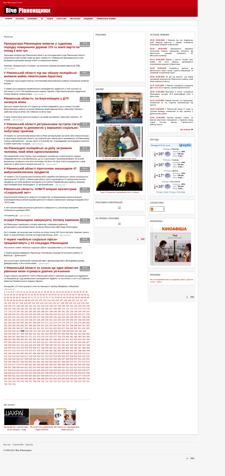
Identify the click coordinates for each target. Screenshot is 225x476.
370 (26, 337)
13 (30, 292)
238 (84, 317)
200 (14, 314)
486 (71, 351)
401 (67, 339)
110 (73, 300)
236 (75, 317)
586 (51, 365)
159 (18, 309)
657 (84, 373)
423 (71, 342)
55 (70, 295)
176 (88, 309)
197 (88, 311)
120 (29, 303)
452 (18, 348)
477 (34, 351)
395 (42, 339)
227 (38, 317)
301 (84, 325)
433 (26, 345)
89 (85, 297)
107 (61, 300)
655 (75, 373)
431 (18, 345)
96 (20, 300)
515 (18, 356)
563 (42, 362)
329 (26, 331)
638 (5, 373)
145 (47, 306)
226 (34, 317)
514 (14, 356)
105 (53, 300)
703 (14, 381)
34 (8, 295)
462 (59, 348)
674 (67, 376)
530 (80, 356)
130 (70, 303)
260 (88, 320)
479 (42, 351)
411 (22, 342)
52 (61, 295)
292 (47, 325)
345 (10, 334)
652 (63, 373)
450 (10, 348)
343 (84, 331)
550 (75, 359)
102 (40, 300)
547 (63, 359)
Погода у (171, 149)
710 (42, 381)
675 (71, 376)
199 (10, 314)
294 (55, 325)
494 (18, 353)
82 (64, 297)
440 (55, 345)
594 (84, 365)
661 (14, 376)
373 (38, 337)
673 (63, 376)
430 (14, 345)
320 (75, 328)
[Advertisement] (136, 8)
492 (10, 353)
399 (59, 339)
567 (59, 362)
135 (5, 306)
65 (14, 297)
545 (55, 359)
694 (63, 379)
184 (34, 311)
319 (71, 328)
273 (55, 323)
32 (86, 292)
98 (26, 300)
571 (75, 362)
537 (22, 359)
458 (42, 348)
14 (33, 292)
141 (30, 306)
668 (42, 376)
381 (71, 337)
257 (75, 320)
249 (42, 320)
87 (79, 297)
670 (51, 376)
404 (80, 339)
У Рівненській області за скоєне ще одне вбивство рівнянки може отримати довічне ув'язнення (41, 269)
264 (18, 323)
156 (5, 309)
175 (84, 309)
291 (42, 325)
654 (71, 373)
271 (47, 323)
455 (30, 348)
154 (84, 306)
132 (79, 303)
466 (75, 348)
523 (51, 356)
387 (10, 339)
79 (55, 297)
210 (55, 314)
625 (38, 370)
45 (41, 295)
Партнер (29, 445)
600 (22, 367)
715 (63, 381)
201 (18, 314)
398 (55, 339)
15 (36, 292)
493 (14, 353)
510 (84, 353)
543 (47, 359)
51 (58, 295)
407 (5, 342)
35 (11, 295)
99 (29, 300)
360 (71, 334)
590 (67, 365)
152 (75, 306)
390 (22, 339)
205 (34, 314)
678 (84, 376)
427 (88, 342)
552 (84, 359)
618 (10, 370)
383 (80, 337)
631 (63, 370)
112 (81, 300)
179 (14, 311)
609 (59, 367)
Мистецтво (75, 19)
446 (80, 345)
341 (76, 331)
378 (59, 337)
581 (30, 365)
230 (51, 317)
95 (17, 300)
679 (88, 376)
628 (51, 370)
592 (75, 365)
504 (59, 353)
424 (75, 342)
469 (88, 348)
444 (71, 345)
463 (63, 348)
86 (76, 297)
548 (67, 359)
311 (38, 328)
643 (26, 373)
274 (59, 323)
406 (88, 339)
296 (63, 325)
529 (75, 356)
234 (67, 317)
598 (14, 367)
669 (47, 376)
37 (17, 295)
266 (26, 323)
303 (5, 328)
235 (71, 317)
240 (5, 320)
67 (20, 297)
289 (34, 325)
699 (84, 379)
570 (71, 362)
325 (10, 331)
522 (47, 356)
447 (84, 345)
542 (42, 359)
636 (84, 370)
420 (59, 342)
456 (34, 348)
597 (10, 367)
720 (83, 381)
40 (26, 295)
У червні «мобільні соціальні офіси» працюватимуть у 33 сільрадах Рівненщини (36, 241)
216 (79, 314)
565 (51, 362)
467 (80, 348)
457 (38, 348)
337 (59, 331)
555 (10, 362)
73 (38, 297)
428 (5, 345)
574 (88, 362)
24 (63, 292)
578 (18, 365)
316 (59, 328)
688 (38, 379)
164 (38, 309)
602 (30, 367)
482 (55, 351)
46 (43, 295)
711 (46, 381)
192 (67, 311)
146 (51, 306)
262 (10, 323)
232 (59, 317)
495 (22, 353)
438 (47, 345)
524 (55, 356)
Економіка (32, 19)
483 (59, 351)
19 (48, 292)
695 (67, 379)
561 (34, 362)
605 (42, 367)
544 (51, 359)
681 (10, 379)
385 (88, 337)
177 (5, 311)
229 (47, 317)
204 (30, 314)
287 (26, 325)
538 (26, 359)
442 (63, 345)
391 (26, 339)
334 (47, 331)
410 (18, 342)
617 (5, 370)
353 (42, 334)
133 (83, 303)
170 (63, 309)
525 (59, 356)
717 (71, 381)
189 (55, 311)
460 (51, 348)
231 (55, 317)
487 (75, 351)
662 (18, 376)
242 (14, 320)
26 (69, 292)
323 (88, 328)
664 (26, 376)
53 (64, 295)
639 (10, 373)
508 (75, 353)
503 (55, 353)
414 (34, 342)
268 (34, 323)
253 (59, 320)
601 (26, 367)
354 (47, 334)
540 (34, 359)
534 (10, 359)
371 (30, 337)
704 (18, 381)
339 (68, 331)
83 (67, 297)
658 (88, 373)
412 (26, 342)
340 (72, 331)
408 (10, 342)
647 (42, 373)
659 (5, 376)
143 (38, 306)
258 (80, 320)
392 (30, 339)
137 (14, 306)
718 (75, 381)
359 (67, 334)
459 (47, 348)
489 (84, 351)
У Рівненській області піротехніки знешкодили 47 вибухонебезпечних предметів (40, 170)
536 (18, 359)
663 (22, 376)
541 (38, 359)
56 (73, 295)
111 (77, 300)
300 (80, 325)
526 (63, 356)
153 (80, 306)
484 (63, 351)
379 (63, 337)
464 (67, 348)
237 (80, 317)
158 (14, 309)
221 (14, 317)
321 (79, 328)
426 (83, 342)
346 (14, 334)
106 (57, 300)
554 (5, 362)
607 (51, 367)
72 (35, 297)
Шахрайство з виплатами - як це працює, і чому (16, 428)
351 (34, 334)
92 (8, 300)
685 (26, 379)
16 (39, 292)
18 (45, 292)
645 (34, 373)
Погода (154, 145)
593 (80, 365)
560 (30, 362)
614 (79, 367)
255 (67, 320)
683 (18, 379)
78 (52, 297)
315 (55, 328)
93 (11, 300)
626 (42, 370)
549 (71, 359)
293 (51, 325)
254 (63, 320)
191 (63, 311)
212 (63, 314)
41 (29, 295)
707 (30, 381)
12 (27, 292)
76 (46, 297)
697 (75, 379)
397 (51, 339)
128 (62, 303)
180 (18, 311)
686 (30, 379)
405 (84, 339)
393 (34, 339)
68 (23, 297)
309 (30, 328)
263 (14, 323)
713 (55, 381)
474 (22, 351)
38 (20, 295)
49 (52, 295)
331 (35, 331)
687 (34, 379)
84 (70, 297)
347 (18, 334)
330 (31, 331)
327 (18, 331)
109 (69, 300)
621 (22, 370)
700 (88, 379)
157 (10, 309)
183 (30, 311)
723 (10, 384)
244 (22, 320)
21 (54, 292)
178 (10, 311)
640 (14, 373)
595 (88, 365)
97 (23, 300)
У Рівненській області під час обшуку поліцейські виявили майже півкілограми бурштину (40, 74)
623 (30, 370)
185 (38, 311)
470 (5, 351)
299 (75, 325)
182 (26, 311)
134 (87, 303)
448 (88, 345)
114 (5, 303)
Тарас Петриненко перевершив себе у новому (119, 192)
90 (88, 297)
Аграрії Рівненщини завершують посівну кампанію (41, 220)
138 (18, 306)
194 (75, 311)
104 (49, 300)
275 (63, 323)
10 (21, 292)
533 (5, 359)
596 (5, 367)
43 (35, 295)
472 (14, 351)
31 (83, 292)
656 (80, 373)
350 (30, 334)
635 (80, 370)
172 (71, 309)
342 (80, 331)
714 (59, 381)
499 (38, 353)
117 (17, 303)
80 (58, 297)
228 (42, 317)
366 (10, 337)
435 (34, 345)
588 (59, 365)
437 (42, 345)
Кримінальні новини (106, 19)
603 (34, 367)
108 (65, 300)
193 (71, 311)
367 (14, 337)
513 (10, 356)
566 (55, 362)
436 (38, 345)
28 (74, 292)
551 (80, 359)
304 (10, 328)
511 (88, 353)
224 (26, 317)
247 (34, 320)
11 (24, 292)
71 (32, 297)
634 (75, 370)
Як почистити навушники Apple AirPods (41, 428)
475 (26, 351)
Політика (20, 19)
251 (51, 320)
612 (71, 367)
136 (10, 306)
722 (5, 384)
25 (66, 292)
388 (14, 339)
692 (55, 379)
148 (59, 306)
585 (47, 365)
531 (84, 356)
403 (75, 339)
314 (51, 328)
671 (55, 376)
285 (18, 325)
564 (47, 362)
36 (14, 295)
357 (59, 334)
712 (51, 381)
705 (22, 381)
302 (88, 325)
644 (30, 373)
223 (22, 317)
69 (26, 297)
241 (10, 320)
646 (38, 373)
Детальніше (9, 68)
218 (88, 314)
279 (80, 323)
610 (63, 367)
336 (55, 331)
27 (71, 292)
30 (80, 292)
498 (34, 353)
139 (22, 306)
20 (51, 292)
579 (22, 365)
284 (14, 325)
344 (5, 334)
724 (14, 384)
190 (59, 311)
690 (47, 379)
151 (71, 306)
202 (22, 314)
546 (59, 359)
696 (71, 379)
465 (71, 348)
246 (30, 320)
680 (5, 379)
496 (26, 353)
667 (38, 376)
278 (75, 323)
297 (67, 325)
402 (71, 339)
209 (51, 314)
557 (18, 362)
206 (38, 314)
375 (47, 337)
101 (36, 300)
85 (73, 297)
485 (67, 351)
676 (75, 376)
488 (80, 351)
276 (67, 323)
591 (71, 365)
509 (80, 353)
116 (13, 303)
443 (67, 345)
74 (41, 297)
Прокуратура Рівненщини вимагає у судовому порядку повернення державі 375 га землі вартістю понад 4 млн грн (42, 47)
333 (43, 331)
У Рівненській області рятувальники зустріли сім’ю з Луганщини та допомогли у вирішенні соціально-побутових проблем (42, 127)
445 (75, 345)
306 (18, 328)
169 (59, 309)
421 (63, 342)
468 (84, 348)
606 (47, 367)
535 (14, 359)
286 (22, 325)
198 (5, 314)
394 (38, 339)
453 (22, 348)
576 (10, 365)
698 (80, 379)
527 (67, 356)
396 (47, 339)
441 (59, 345)
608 (55, 367)
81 (61, 297)
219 (5, 317)
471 (10, 351)
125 (50, 303)
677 (80, 376)
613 (75, 367)
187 (47, 311)
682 (14, 379)
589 (63, 365)
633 (71, 370)
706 (26, 381)
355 (51, 334)
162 (30, 309)
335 (51, 331)
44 (38, 295)
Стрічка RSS (18, 445)
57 (76, 295)
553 (88, 359)
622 (26, 370)
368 (18, 337)
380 (67, 337)
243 (18, 320)
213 (67, 314)
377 (55, 337)
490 (88, 351)
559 (26, 362)
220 (10, 317)
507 (71, 353)
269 (38, 323)
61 (88, 295)
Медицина (88, 19)
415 (38, 342)
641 (18, 373)
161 (26, 309)
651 (59, 373)
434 (30, 345)
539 (30, 359)
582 (34, 365)
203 (26, 314)
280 (84, 323)
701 (5, 381)
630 (59, 370)
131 (74, 303)
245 (26, 320)
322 (83, 328)
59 (82, 295)
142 (34, 306)
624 (34, 370)
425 (79, 342)
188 (51, 311)
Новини (8, 19)
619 (14, 370)
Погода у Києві (162, 192)
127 (58, 303)
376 (51, 337)
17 (42, 292)
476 (30, 351)
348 (22, 334)
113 (85, 300)
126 (54, 303)
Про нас (7, 445)
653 (67, 373)
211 (59, 314)
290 (38, 325)
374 (42, 337)
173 (75, 309)
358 (63, 334)
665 (30, 376)
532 (88, 356)
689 (42, 379)
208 (47, 314)
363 (84, 334)
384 (84, 337)
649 (51, 373)
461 (55, 348)
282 (5, 325)
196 (84, 311)
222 (18, 317)
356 (55, 334)
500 (42, 353)
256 (71, 320)
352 (38, 334)
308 (26, 328)
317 (63, 328)
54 (67, 295)
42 (32, 295)
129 (66, 303)
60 (85, 295)
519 (34, 356)
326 (14, 331)
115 (9, 303)
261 (5, 323)
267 (30, 323)
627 (47, 370)
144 (42, 306)
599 (18, 367)
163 (34, 309)
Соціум (50, 19)
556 (14, 362)
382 (75, 337)
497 (30, 353)
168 (55, 309)
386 (5, 339)
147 (55, 306)
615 (83, 367)
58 (79, 295)
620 (18, 370)
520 (38, 356)
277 (71, 323)
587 (55, 365)
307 (22, 328)
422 (67, 342)
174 (80, 309)
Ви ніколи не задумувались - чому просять (67, 428)
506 (67, 353)
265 (22, 323)
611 (67, 367)
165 (42, 309)
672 (59, 376)
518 (30, 356)
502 (51, 353)
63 (8, 297)
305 (14, 328)
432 (22, 345)
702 (10, 381)
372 (34, 337)
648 (47, 373)
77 (49, 297)
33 (5, 295)
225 (30, 317)
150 (67, 306)
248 (38, 320)
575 (5, 365)
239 (88, 317)
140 (26, 306)
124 (46, 303)
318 (67, 328)
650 (55, 373)
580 (26, 365)
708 (34, 381)
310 (34, 328)
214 (71, 314)
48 (49, 295)
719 (79, 381)
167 (51, 309)
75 (43, 297)
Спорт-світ (61, 19)
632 (67, 370)
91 (5, 300)
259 (84, 320)
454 (26, 348)
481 (51, 351)
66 (17, 297)
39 (23, 295)
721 (88, 381)
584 (42, 365)
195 (80, 311)
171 (67, 309)
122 (37, 303)
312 (42, 328)
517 (26, 356)
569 (67, 362)
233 (63, 317)
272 (51, 323)
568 (63, 362)
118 (21, 303)
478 (38, 351)
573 (84, 362)
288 (30, 325)
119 (25, 303)
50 (55, 295)
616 (88, 367)
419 (55, 342)
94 (14, 300)
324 (5, 331)
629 (55, 370)
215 (75, 314)
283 (10, 325)
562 (38, 362)
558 (22, 362)
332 (39, 331)
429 (10, 345)
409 (14, 342)
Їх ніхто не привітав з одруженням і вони (119, 159)
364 (88, 334)
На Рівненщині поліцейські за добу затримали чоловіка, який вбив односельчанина (38, 149)
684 (22, 379)
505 (63, 353)
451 (14, 348)
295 (59, 325)
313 (46, 328)
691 (51, 379)
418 (51, 342)
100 (32, 300)
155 (88, 306)
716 (67, 381)
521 (42, 356)
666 (34, 376)
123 (41, 303)
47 (46, 295)
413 (30, 342)
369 (22, 337)
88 (82, 297)
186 (42, 311)
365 (5, 337)
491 (5, 353)
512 (5, 356)
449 (5, 348)
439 (51, 345)
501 (47, 353)
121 (33, 303)
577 (14, 365)
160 (22, 309)
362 (80, 334)
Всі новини (185, 130)
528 (71, 356)
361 (75, 334)
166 (47, 309)
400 (63, 339)
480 (47, 351)
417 (46, 342)
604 (38, 367)
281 (88, 323)
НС (42, 19)
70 (29, 297)
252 (55, 320)
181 (22, 311)
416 (42, 342)
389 (18, 339)
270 (42, 323)
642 (22, 373)
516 (22, 356)
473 (18, 351)
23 (60, 292)
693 (59, 379)
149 (63, 306)
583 (38, 365)
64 (11, 297)
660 (10, 376)
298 (71, 325)
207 (42, 314)
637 (88, 370)
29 (77, 292)
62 (5, 297)
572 (80, 362)
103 (44, 300)
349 (26, 334)
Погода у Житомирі (177, 192)
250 (47, 320)
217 (83, 314)
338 (64, 331)
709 (38, 381)
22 (57, 292)
